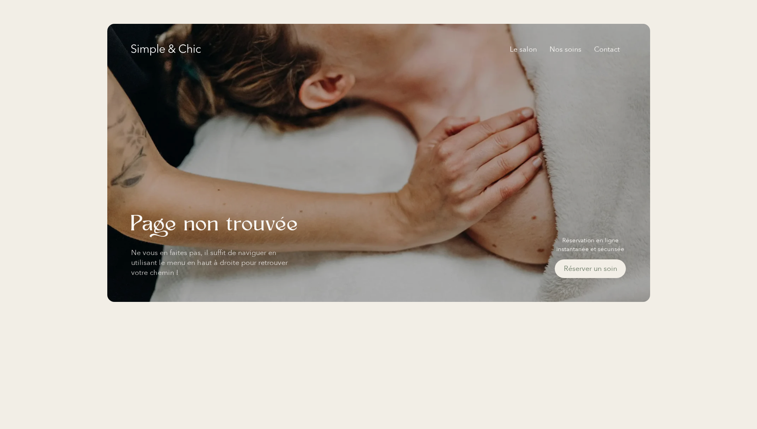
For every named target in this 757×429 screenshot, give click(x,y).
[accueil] (166, 50)
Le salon (523, 49)
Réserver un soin (590, 269)
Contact (607, 49)
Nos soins (565, 49)
